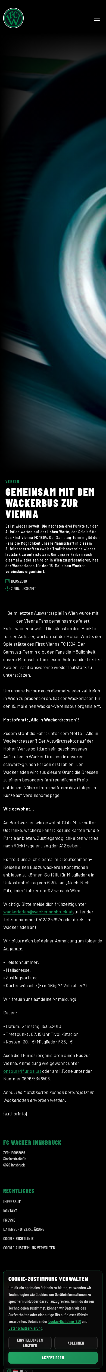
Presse (9, 1219)
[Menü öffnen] (97, 18)
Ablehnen (76, 1343)
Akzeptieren (53, 1357)
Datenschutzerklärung (23, 1229)
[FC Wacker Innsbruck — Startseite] (13, 18)
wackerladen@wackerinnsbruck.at (38, 911)
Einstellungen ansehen (30, 1343)
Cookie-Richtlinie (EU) (64, 1321)
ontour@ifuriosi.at (22, 1071)
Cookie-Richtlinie (18, 1238)
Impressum (12, 1201)
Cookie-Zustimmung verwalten (29, 1247)
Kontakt (10, 1210)
